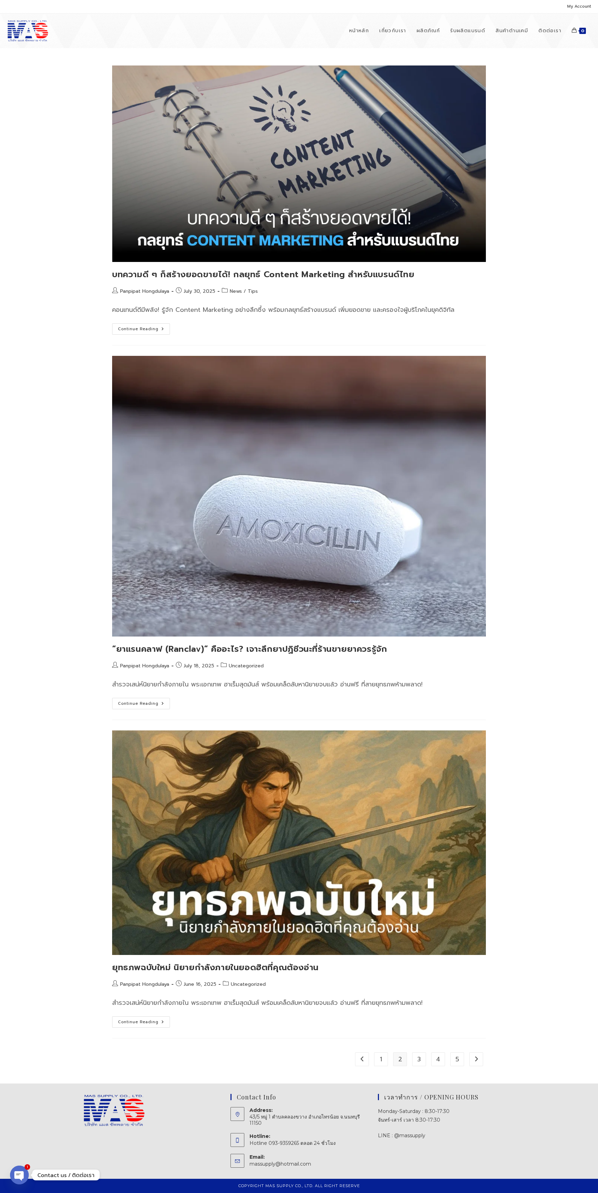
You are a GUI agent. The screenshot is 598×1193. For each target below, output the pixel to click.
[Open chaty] (19, 1175)
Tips (253, 291)
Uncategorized (246, 665)
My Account (579, 6)
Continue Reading (144, 330)
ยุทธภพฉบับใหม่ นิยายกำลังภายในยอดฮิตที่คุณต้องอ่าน (215, 967)
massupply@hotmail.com (280, 1164)
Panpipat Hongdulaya (144, 291)
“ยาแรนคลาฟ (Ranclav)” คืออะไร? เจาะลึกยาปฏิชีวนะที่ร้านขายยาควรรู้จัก (249, 649)
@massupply (409, 1135)
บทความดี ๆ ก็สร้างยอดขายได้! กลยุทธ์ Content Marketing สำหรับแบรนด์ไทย (263, 274)
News (236, 291)
